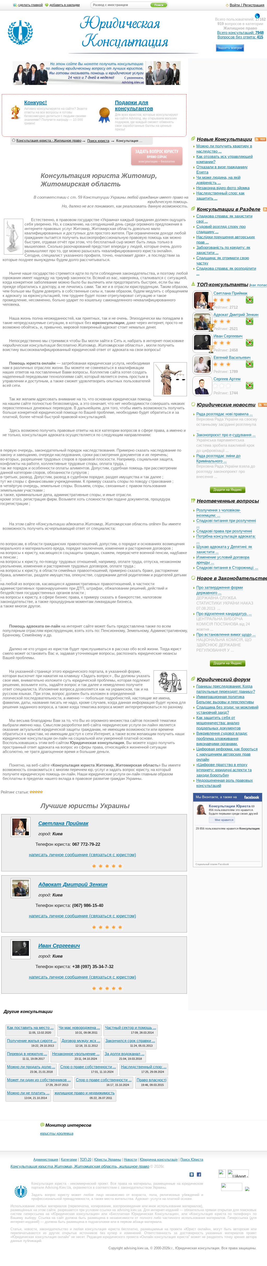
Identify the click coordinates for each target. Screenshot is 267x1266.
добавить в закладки (65, 5)
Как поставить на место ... (30, 1027)
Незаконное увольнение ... (76, 1053)
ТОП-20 (85, 1159)
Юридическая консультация (75, 1214)
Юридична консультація (159, 1159)
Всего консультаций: (240, 32)
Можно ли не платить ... (28, 1093)
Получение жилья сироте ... (32, 1040)
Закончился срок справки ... (130, 1040)
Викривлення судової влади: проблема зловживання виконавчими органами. (221, 738)
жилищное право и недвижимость (84, 1093)
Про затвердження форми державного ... (219, 590)
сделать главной (30, 5)
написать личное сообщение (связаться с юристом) (82, 854)
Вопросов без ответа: (240, 37)
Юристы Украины (107, 1159)
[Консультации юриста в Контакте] (192, 1175)
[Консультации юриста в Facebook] (199, 1175)
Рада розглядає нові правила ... (224, 414)
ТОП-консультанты (222, 284)
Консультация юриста (48, 1184)
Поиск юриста (98, 141)
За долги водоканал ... (124, 1053)
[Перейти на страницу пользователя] (20, 836)
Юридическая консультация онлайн (40, 1237)
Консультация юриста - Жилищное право (48, 140)
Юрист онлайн (197, 1229)
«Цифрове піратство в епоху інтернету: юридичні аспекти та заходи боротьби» (224, 769)
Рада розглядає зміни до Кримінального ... (218, 458)
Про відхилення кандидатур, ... (224, 613)
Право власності (151, 1080)
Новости (130, 1159)
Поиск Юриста (191, 1159)
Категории (69, 1159)
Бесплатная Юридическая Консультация (144, 1214)
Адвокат (141, 1199)
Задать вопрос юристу (50, 1195)
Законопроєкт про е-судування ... (226, 435)
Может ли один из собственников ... (39, 1080)
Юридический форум (223, 679)
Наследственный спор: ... (144, 1066)
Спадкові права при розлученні (224, 531)
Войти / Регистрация (247, 5)
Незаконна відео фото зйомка (223, 188)
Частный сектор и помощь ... (130, 1027)
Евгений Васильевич (232, 357)
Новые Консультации (224, 139)
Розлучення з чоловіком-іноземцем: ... (218, 512)
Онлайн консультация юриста (165, 1237)
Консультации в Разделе (228, 209)
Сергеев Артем (227, 379)
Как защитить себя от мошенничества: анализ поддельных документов (218, 722)
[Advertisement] (229, 98)
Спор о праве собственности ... (88, 1066)
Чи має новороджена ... (79, 1027)
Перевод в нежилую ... (27, 1053)
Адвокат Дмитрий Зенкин (236, 314)
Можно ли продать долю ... (31, 1066)
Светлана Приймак (230, 293)
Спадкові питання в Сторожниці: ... (227, 567)
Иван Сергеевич (228, 336)
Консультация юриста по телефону (220, 1214)
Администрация (45, 1159)
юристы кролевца (56, 1133)
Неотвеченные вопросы (228, 501)
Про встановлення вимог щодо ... (226, 634)
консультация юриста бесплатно (111, 1229)
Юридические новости (226, 404)
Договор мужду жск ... (81, 1040)
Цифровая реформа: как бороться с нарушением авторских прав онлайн (227, 754)
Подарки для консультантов (134, 105)
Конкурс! (35, 102)
